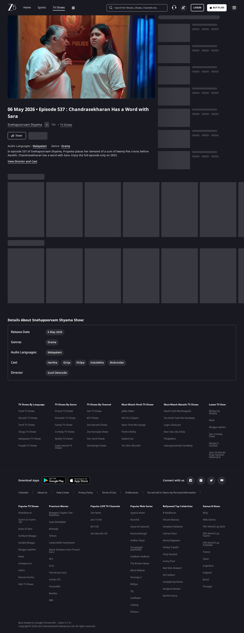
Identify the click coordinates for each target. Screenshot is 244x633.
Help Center (62, 492)
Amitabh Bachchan (173, 582)
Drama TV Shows (64, 411)
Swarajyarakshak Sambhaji (178, 445)
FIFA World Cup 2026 (214, 526)
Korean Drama (26, 577)
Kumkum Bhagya (27, 536)
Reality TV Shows (64, 438)
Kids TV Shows (25, 584)
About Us (42, 492)
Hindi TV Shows (26, 411)
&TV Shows (93, 418)
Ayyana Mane (137, 513)
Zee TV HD (96, 519)
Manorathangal (138, 533)
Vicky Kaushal (170, 554)
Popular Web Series (141, 506)
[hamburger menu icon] (234, 8)
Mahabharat (25, 513)
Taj (131, 591)
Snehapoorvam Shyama (25, 124)
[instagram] (201, 481)
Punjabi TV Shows (27, 445)
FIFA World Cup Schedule (211, 544)
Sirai (51, 566)
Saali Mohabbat (57, 522)
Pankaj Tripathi (171, 547)
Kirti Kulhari (169, 575)
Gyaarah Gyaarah (139, 526)
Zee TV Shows (94, 411)
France (206, 552)
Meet (212, 420)
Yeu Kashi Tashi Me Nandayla (179, 418)
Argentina (208, 566)
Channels (23, 492)
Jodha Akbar (128, 411)
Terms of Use (109, 492)
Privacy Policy (85, 492)
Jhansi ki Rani (25, 529)
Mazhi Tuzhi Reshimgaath (177, 411)
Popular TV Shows (28, 506)
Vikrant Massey (171, 519)
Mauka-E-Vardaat (214, 444)
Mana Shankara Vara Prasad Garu (64, 551)
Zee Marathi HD (99, 533)
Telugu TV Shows (27, 432)
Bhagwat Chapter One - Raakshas (61, 514)
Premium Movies (58, 506)
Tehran (52, 536)
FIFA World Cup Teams (211, 535)
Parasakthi (54, 586)
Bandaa (53, 593)
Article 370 (54, 579)
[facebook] (191, 481)
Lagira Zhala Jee (172, 425)
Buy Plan (218, 7)
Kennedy (53, 529)
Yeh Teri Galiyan (130, 418)
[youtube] (222, 481)
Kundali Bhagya (26, 543)
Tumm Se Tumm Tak (27, 521)
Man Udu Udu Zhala (174, 432)
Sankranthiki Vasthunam (62, 543)
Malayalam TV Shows (29, 438)
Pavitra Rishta (129, 432)
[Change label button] (183, 8)
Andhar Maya (137, 540)
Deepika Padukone (173, 526)
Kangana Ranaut (171, 589)
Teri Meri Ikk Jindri (131, 445)
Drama (65, 146)
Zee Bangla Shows (96, 445)
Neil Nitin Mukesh (172, 568)
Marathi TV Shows (28, 418)
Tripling (134, 605)
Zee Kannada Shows (97, 432)
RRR (51, 600)
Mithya (134, 584)
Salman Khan (170, 533)
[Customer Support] (174, 7)
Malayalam (40, 146)
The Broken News (139, 563)
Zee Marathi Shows (97, 425)
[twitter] (211, 481)
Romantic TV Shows (65, 418)
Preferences (131, 492)
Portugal (207, 586)
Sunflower (135, 598)
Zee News (96, 513)
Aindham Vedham (139, 556)
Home (27, 7)
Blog (205, 513)
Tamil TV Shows (26, 425)
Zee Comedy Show (215, 435)
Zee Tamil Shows (96, 438)
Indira (21, 570)
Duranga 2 (136, 577)
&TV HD (95, 526)
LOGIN (197, 7)
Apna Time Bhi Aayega (134, 425)
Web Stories (209, 519)
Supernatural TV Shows (63, 447)
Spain (206, 559)
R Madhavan (169, 513)
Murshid (134, 519)
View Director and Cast (22, 161)
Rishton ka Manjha (214, 412)
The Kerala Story (58, 572)
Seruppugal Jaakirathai (136, 548)
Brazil (206, 579)
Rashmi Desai (170, 595)
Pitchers (134, 612)
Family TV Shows (64, 425)
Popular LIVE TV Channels (105, 506)
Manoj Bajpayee (171, 540)
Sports (42, 7)
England (207, 572)
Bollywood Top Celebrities (178, 506)
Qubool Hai (127, 438)
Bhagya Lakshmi (217, 427)
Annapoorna (25, 563)
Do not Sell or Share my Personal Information (172, 492)
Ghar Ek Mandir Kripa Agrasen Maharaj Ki (217, 455)
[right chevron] (240, 209)
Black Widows (137, 570)
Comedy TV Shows (64, 432)
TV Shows (59, 7)
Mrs (51, 559)
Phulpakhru (170, 438)
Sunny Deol (169, 561)
